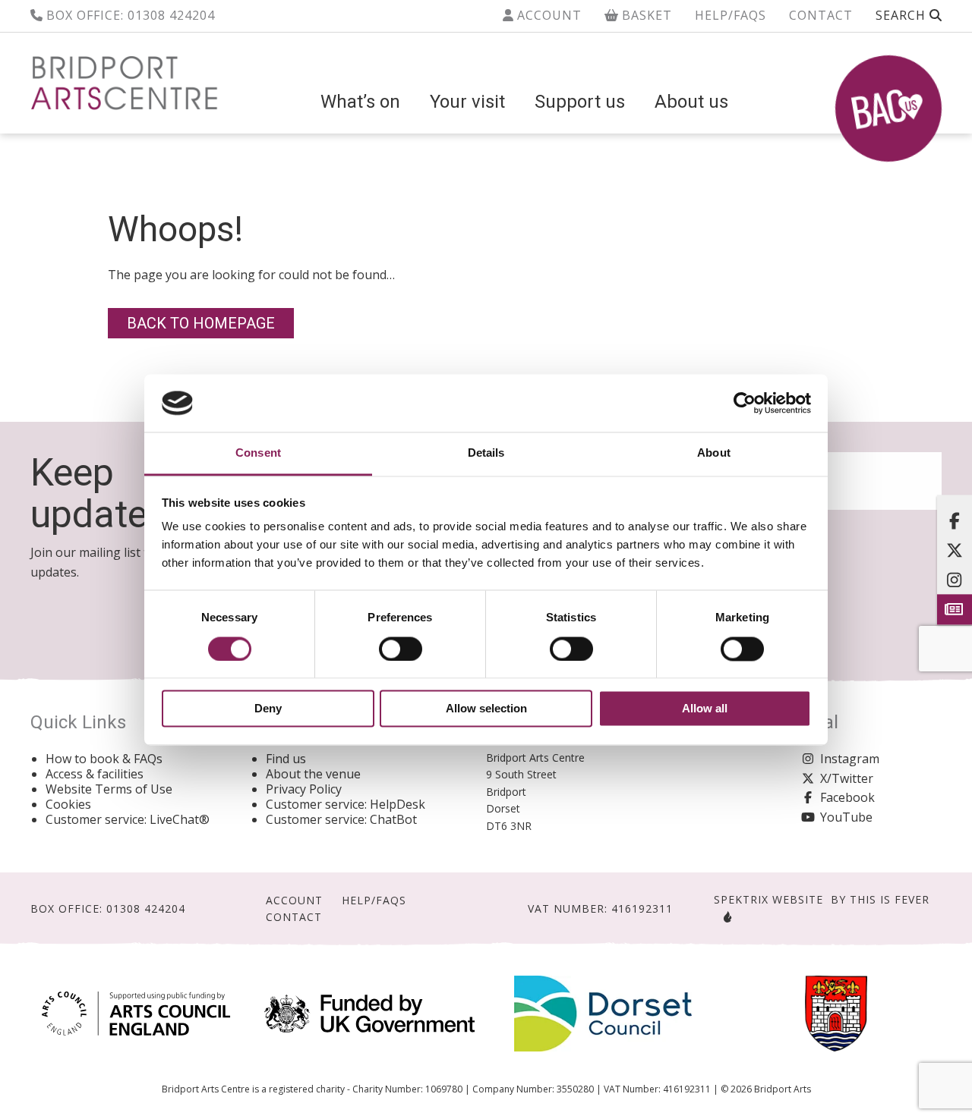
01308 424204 (171, 15)
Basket (645, 15)
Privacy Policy (304, 789)
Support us (580, 102)
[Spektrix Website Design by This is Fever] (724, 916)
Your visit (467, 102)
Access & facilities (95, 774)
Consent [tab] (258, 453)
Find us (286, 759)
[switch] (400, 649)
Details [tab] (486, 453)
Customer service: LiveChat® (128, 819)
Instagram (849, 758)
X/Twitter (846, 778)
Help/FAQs (730, 15)
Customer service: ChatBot (341, 819)
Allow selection (486, 709)
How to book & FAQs (104, 759)
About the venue (313, 774)
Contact (821, 15)
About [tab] (714, 453)
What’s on (360, 102)
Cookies (68, 804)
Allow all (704, 709)
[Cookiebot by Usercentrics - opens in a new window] (744, 402)
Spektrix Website (768, 899)
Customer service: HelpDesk (345, 804)
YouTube (846, 817)
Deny (268, 709)
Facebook (847, 797)
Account (547, 15)
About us (691, 102)
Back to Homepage (201, 323)
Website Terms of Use (109, 789)
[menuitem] (360, 102)
